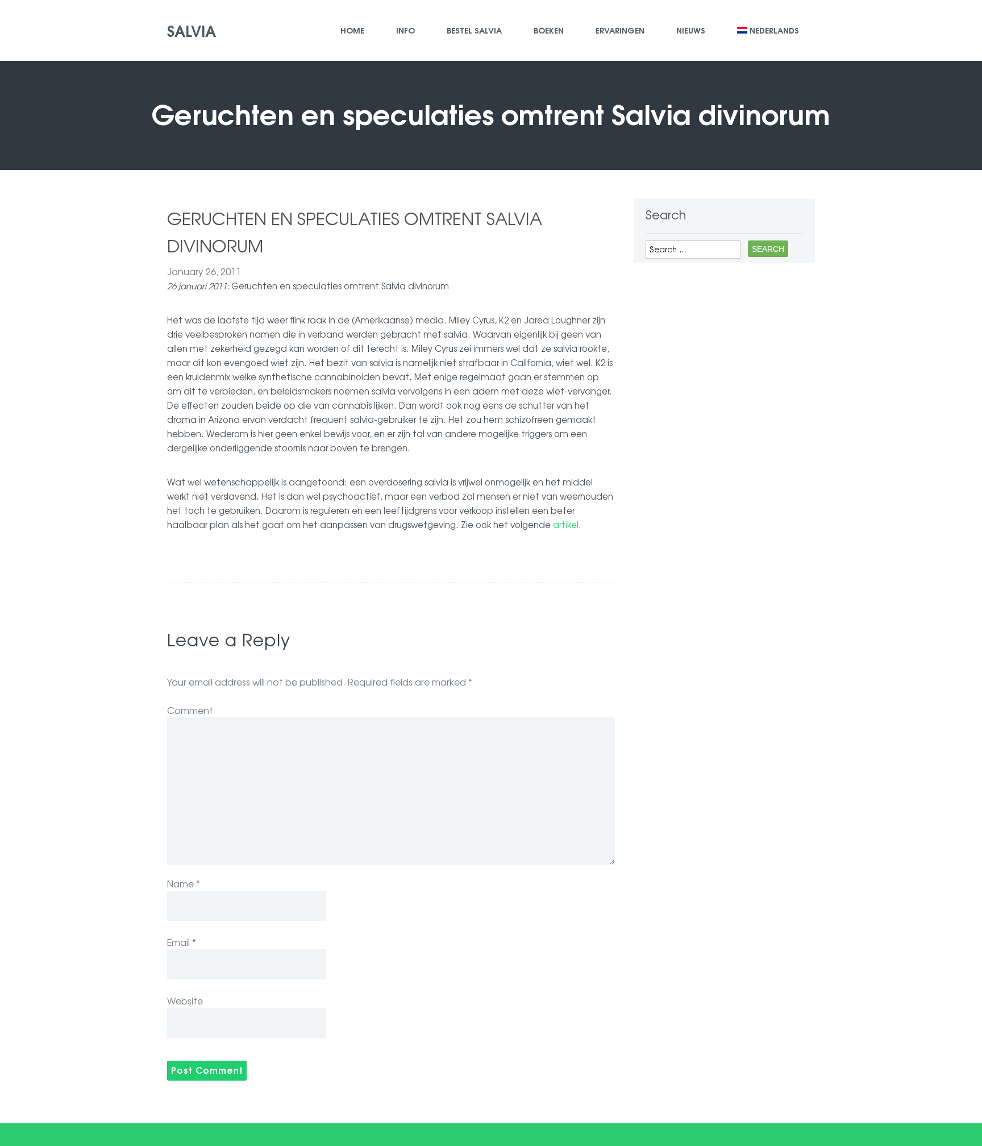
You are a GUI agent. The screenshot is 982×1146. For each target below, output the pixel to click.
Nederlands (774, 30)
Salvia (191, 30)
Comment (190, 710)
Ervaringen (620, 30)
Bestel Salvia (474, 30)
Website (185, 1000)
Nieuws (690, 30)
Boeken (549, 30)
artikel (566, 524)
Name (183, 883)
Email (181, 942)
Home (352, 30)
